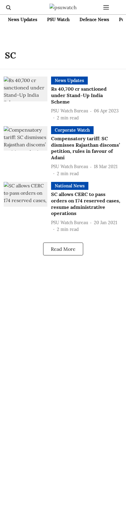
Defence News (94, 19)
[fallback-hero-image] (27, 99)
